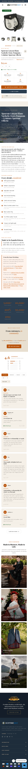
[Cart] (25, 6)
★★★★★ (12, 376)
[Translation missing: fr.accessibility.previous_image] (3, 22)
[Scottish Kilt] (14, 6)
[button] (10, 47)
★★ (3, 379)
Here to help (5, 754)
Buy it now (15, 92)
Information (5, 742)
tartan (15, 275)
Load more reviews (13, 532)
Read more (4, 140)
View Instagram (14, 347)
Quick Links (5, 746)
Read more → (20, 60)
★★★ (24, 376)
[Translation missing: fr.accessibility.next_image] (24, 22)
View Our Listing (14, 712)
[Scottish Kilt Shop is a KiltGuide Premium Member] (14, 699)
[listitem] (3, 40)
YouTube (21, 280)
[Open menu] (2, 6)
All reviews (5, 376)
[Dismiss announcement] (27, 2)
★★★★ (18, 376)
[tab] (12, 34)
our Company (5, 750)
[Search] (22, 6)
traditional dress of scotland (17, 273)
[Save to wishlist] (25, 52)
